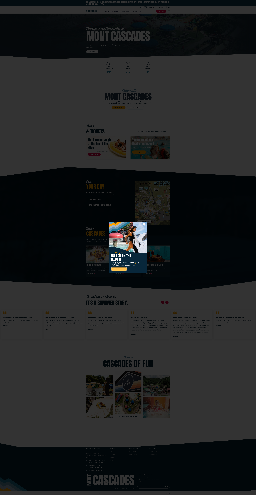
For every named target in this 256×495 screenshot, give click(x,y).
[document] (128, 247)
